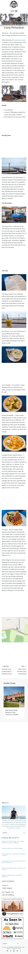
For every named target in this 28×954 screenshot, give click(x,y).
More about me (17, 828)
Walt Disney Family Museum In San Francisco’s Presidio (11, 712)
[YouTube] (17, 951)
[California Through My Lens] (13, 4)
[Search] (24, 833)
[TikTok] (21, 951)
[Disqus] (14, 743)
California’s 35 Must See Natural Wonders (12, 848)
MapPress (24, 641)
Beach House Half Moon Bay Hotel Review (21, 670)
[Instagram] (14, 951)
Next (22, 702)
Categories (5, 885)
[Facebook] (7, 951)
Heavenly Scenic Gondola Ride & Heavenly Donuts (7, 670)
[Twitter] (11, 951)
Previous (5, 702)
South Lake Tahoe (19, 40)
